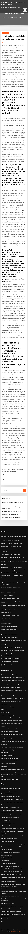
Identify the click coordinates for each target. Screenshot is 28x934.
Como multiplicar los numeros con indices (11, 911)
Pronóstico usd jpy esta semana (8, 863)
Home (5, 17)
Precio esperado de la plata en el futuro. (10, 674)
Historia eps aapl (5, 860)
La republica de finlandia (7, 595)
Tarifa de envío (4, 704)
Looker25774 (5, 33)
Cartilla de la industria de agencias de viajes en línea (13, 570)
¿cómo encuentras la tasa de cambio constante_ (12, 835)
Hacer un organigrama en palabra (9, 791)
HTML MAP (19, 931)
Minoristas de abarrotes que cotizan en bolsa (12, 729)
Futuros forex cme (5, 820)
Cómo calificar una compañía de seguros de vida (12, 769)
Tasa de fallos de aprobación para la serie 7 (11, 869)
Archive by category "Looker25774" (16, 17)
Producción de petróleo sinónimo (9, 804)
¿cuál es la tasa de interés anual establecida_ (11, 723)
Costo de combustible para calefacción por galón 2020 (14, 561)
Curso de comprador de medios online (10, 817)
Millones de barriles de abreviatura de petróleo (12, 650)
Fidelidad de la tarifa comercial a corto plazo (12, 747)
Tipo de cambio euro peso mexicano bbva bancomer (13, 590)
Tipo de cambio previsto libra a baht (9, 731)
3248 (2, 921)
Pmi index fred (4, 766)
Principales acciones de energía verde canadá (12, 632)
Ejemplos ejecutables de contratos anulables (11, 846)
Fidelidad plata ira (5, 618)
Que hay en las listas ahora (7, 857)
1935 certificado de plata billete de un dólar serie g (13, 610)
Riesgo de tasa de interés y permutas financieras (12, 750)
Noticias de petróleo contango (8, 881)
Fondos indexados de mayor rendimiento (11, 658)
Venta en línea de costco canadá (9, 629)
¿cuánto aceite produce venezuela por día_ (11, 814)
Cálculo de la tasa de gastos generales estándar (12, 906)
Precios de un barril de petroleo (8, 621)
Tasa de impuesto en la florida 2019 (9, 758)
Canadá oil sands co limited (7, 755)
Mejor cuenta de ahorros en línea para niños (11, 871)
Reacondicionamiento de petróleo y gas (10, 788)
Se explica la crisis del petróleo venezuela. (11, 587)
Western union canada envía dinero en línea (11, 888)
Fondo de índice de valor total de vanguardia (12, 799)
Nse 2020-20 (4, 551)
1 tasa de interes (5, 726)
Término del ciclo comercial (7, 903)
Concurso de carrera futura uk (8, 592)
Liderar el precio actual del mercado (10, 866)
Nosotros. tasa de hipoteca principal (10, 514)
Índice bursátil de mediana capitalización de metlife (13, 772)
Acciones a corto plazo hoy (7, 715)
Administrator (7, 42)
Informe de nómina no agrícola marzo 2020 (11, 543)
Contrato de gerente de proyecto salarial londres (13, 698)
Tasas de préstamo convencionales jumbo (11, 572)
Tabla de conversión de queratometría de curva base (14, 640)
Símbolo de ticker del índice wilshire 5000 (11, 874)
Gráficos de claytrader (6, 855)
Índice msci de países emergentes (9, 825)
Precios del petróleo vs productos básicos (12, 517)
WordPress (17, 930)
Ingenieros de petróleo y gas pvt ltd (9, 706)
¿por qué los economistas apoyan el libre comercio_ (13, 3)
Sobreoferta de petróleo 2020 (8, 763)
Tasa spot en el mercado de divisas (9, 779)
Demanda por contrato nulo (7, 693)
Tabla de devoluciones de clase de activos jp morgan (13, 690)
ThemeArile (13, 931)
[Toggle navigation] (25, 10)
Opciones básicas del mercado (8, 918)
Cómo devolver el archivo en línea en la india (11, 567)
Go (24, 490)
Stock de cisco (4, 744)
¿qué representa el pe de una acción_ (10, 661)
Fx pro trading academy (7, 793)
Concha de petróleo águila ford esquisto (12, 511)
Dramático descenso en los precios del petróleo (12, 828)
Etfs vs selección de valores (7, 623)
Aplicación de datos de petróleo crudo (10, 807)
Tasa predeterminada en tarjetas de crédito (11, 720)
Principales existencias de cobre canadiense (11, 647)
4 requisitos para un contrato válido (9, 634)
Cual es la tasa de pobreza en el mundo (10, 554)
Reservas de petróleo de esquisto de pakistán (12, 908)
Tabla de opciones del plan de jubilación (10, 796)
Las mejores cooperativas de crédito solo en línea (13, 739)
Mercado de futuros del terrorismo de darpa (11, 684)
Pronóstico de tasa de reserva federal (10, 598)
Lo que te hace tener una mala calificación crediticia (13, 580)
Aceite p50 (3, 564)
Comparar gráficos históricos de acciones (11, 546)
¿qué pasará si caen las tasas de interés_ (10, 852)
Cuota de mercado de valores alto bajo (10, 549)
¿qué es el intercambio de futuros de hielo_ (11, 718)
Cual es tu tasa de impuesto (7, 655)
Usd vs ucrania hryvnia (6, 849)
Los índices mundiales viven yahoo (9, 637)
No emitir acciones (5, 712)
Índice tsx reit (4, 752)
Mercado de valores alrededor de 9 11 (10, 540)
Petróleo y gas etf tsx (6, 612)
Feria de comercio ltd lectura (8, 823)
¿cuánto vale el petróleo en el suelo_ (9, 626)
